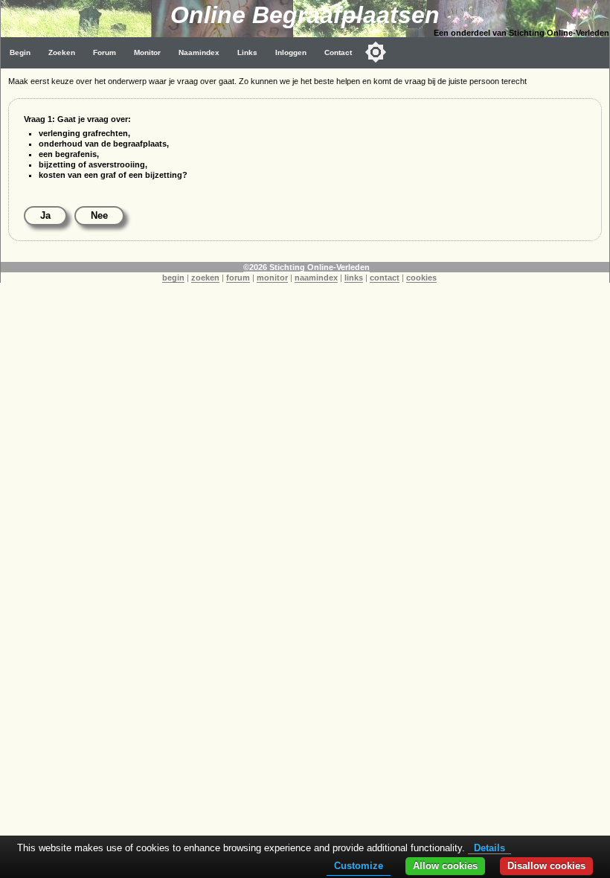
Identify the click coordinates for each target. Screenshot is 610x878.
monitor (272, 277)
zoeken (205, 277)
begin (173, 277)
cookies (421, 277)
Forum (104, 52)
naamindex (316, 277)
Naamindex (199, 52)
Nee (99, 215)
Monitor (147, 52)
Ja (45, 215)
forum (238, 277)
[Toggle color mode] (376, 52)
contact (384, 277)
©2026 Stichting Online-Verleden (306, 267)
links (353, 277)
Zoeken (61, 52)
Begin (20, 52)
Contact (338, 52)
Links (247, 52)
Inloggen (290, 52)
